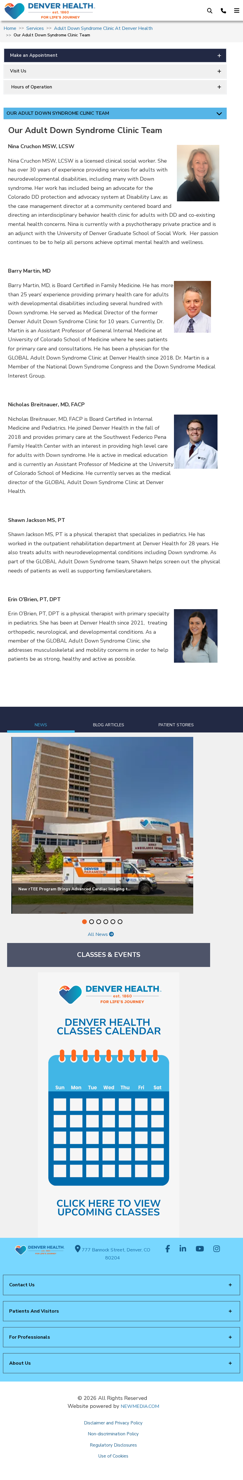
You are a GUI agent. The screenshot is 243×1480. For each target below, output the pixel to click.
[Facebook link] (167, 1249)
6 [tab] (120, 921)
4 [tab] (105, 921)
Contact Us (22, 1285)
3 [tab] (98, 921)
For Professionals (29, 1337)
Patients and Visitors (34, 1311)
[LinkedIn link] (182, 1249)
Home (10, 28)
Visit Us (18, 71)
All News (98, 934)
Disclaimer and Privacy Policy (113, 1423)
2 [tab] (91, 921)
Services (35, 28)
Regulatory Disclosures (113, 1445)
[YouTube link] (199, 1249)
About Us (20, 1363)
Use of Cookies (113, 1456)
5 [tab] (113, 921)
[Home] (57, 11)
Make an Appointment (33, 55)
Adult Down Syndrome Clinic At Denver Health (103, 28)
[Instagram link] (216, 1249)
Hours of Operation (31, 87)
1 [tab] (84, 921)
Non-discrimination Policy (113, 1434)
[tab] (41, 720)
